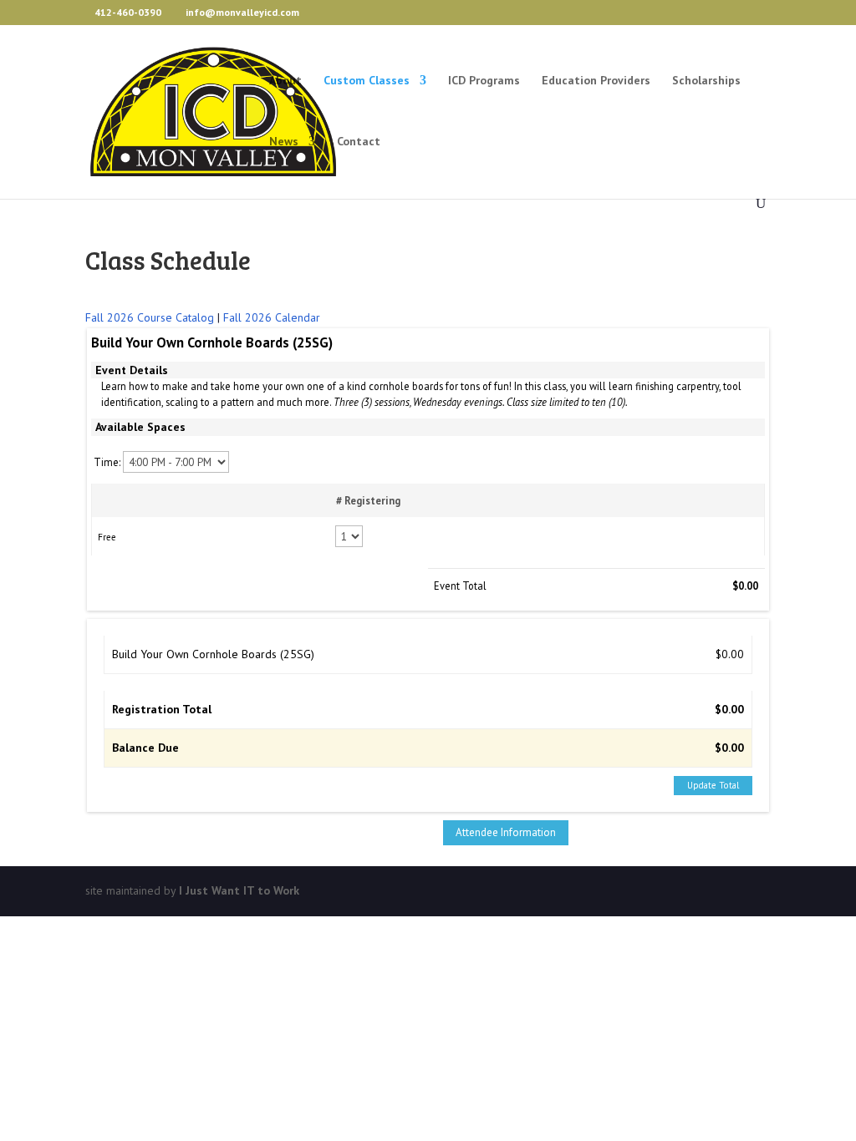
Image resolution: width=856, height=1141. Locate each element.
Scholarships (706, 81)
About (285, 81)
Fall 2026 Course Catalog (149, 317)
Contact (358, 142)
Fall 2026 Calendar (271, 317)
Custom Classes (367, 81)
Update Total (713, 785)
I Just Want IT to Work (239, 890)
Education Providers (596, 81)
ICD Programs (484, 81)
